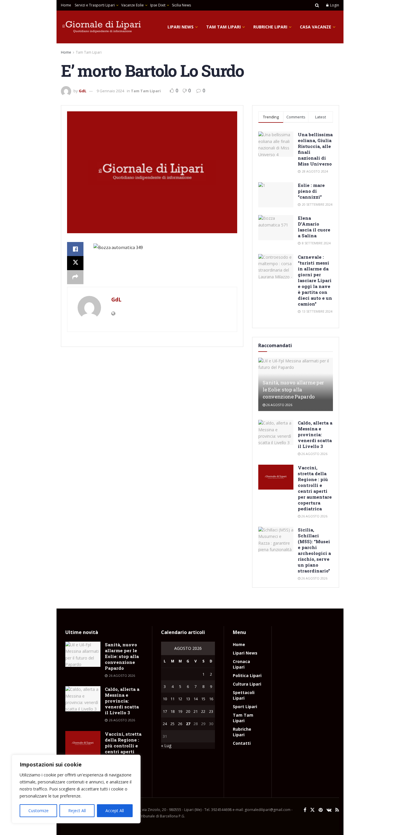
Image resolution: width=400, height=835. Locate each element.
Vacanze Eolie (132, 5)
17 (165, 711)
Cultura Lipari (247, 684)
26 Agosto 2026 (278, 405)
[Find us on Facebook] (305, 810)
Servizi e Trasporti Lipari (95, 5)
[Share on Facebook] (75, 249)
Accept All (114, 810)
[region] (76, 789)
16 (211, 698)
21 (196, 711)
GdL (82, 90)
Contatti (242, 743)
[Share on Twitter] (75, 263)
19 (180, 711)
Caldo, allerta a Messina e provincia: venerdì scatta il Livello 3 (315, 434)
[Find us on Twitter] (312, 810)
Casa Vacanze (315, 27)
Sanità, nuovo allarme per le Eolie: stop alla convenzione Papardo (293, 389)
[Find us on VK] (329, 810)
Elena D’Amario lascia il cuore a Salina (314, 226)
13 (188, 698)
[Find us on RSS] (337, 810)
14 (196, 698)
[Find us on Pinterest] (321, 810)
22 (203, 711)
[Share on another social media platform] (75, 277)
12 (180, 698)
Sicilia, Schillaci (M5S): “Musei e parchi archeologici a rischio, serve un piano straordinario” (314, 550)
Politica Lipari (247, 675)
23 (211, 711)
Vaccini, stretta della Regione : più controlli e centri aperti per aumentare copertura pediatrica (315, 488)
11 (172, 698)
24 (165, 723)
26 (180, 723)
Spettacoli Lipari (243, 695)
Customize (38, 810)
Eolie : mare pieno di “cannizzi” (311, 191)
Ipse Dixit (157, 5)
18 (172, 711)
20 (188, 711)
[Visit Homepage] (102, 27)
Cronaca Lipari (241, 664)
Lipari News (180, 27)
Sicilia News (181, 5)
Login (334, 5)
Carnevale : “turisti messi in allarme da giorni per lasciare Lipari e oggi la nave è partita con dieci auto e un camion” (315, 280)
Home (66, 5)
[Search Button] (317, 5)
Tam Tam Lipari (223, 27)
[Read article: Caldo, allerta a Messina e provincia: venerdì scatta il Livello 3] (275, 432)
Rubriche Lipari (270, 27)
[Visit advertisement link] (152, 275)
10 (165, 698)
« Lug (166, 745)
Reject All (77, 810)
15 (203, 698)
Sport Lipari (245, 706)
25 (172, 723)
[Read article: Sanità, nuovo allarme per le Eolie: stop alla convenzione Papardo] (82, 654)
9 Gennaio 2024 (110, 90)
